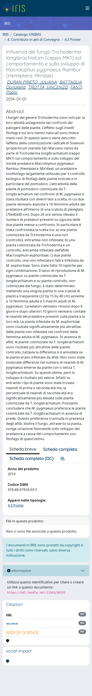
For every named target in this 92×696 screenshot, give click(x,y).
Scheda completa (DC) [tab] (31, 458)
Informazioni (20, 570)
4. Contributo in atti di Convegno (33, 39)
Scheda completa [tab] (60, 449)
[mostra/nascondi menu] (87, 8)
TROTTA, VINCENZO (48, 87)
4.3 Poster (73, 39)
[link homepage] (15, 8)
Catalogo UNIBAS (27, 34)
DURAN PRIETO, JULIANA (32, 82)
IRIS (6, 34)
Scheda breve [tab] (22, 449)
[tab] (63, 458)
